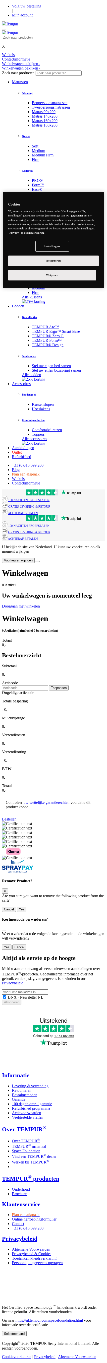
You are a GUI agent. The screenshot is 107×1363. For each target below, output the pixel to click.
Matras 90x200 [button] (43, 112)
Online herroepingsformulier (34, 1219)
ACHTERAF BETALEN (23, 513)
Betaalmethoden (24, 1095)
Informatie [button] (16, 1075)
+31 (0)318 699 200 (28, 465)
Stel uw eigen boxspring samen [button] (56, 370)
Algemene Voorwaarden (31, 1249)
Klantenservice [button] (21, 1204)
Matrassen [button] (20, 82)
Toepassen (59, 688)
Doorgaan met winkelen (21, 606)
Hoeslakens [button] (41, 409)
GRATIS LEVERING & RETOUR (29, 506)
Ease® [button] (37, 189)
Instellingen (52, 246)
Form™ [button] (38, 185)
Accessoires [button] (21, 384)
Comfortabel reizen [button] (47, 430)
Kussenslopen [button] (43, 404)
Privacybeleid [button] (19, 1238)
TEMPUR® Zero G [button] (48, 336)
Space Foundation (26, 1151)
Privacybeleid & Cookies (31, 1254)
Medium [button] (38, 150)
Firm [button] (35, 159)
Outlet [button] (17, 452)
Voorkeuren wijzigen (18, 560)
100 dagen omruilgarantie (32, 1104)
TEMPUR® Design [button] (47, 345)
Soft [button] (35, 146)
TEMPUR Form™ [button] (47, 340)
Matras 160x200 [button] (44, 121)
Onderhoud (21, 1189)
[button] (9, 819)
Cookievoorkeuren (16, 1357)
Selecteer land (14, 1334)
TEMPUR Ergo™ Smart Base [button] (56, 331)
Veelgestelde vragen (27, 1117)
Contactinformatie (26, 483)
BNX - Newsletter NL (25, 997)
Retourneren (21, 1090)
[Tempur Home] (10, 23)
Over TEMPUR (26, 1141)
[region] (54, 240)
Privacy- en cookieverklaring (27, 232)
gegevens (76, 215)
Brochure (19, 1194)
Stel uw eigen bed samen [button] (51, 366)
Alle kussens (32, 297)
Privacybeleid (12, 983)
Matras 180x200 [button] (44, 125)
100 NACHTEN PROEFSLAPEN (29, 500)
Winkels (18, 479)
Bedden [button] (18, 306)
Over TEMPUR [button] (24, 1129)
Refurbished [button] (21, 457)
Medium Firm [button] (43, 155)
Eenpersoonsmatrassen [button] (49, 103)
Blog (16, 470)
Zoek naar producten (18, 73)
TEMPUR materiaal (29, 1146)
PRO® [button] (37, 180)
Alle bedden (31, 375)
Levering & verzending (30, 1086)
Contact (18, 1224)
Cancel (9, 909)
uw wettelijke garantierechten (46, 802)
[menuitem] (68, 103)
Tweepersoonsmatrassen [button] (51, 107)
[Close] (38, 561)
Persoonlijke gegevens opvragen (37, 1263)
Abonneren (11, 1002)
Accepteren (53, 260)
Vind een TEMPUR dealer (34, 1156)
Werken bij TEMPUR (30, 1162)
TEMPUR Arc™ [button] (45, 327)
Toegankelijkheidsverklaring (34, 1258)
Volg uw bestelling (26, 6)
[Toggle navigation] (4, 29)
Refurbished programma (31, 1108)
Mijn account (22, 15)
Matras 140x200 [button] (44, 116)
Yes (21, 909)
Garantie (18, 1099)
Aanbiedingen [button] (23, 448)
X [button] (3, 46)
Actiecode (10, 683)
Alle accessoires (34, 439)
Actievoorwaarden (26, 1113)
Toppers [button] (38, 434)
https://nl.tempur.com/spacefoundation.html (49, 1320)
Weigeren (52, 274)
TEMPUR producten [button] (30, 1178)
